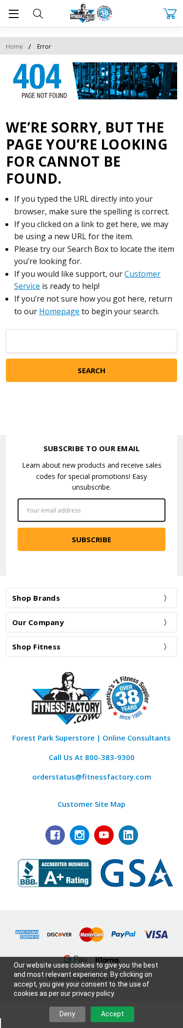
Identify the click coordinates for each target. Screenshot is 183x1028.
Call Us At (92, 757)
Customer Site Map (91, 804)
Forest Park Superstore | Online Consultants (91, 737)
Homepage (59, 311)
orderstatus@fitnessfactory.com (91, 776)
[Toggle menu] (13, 13)
